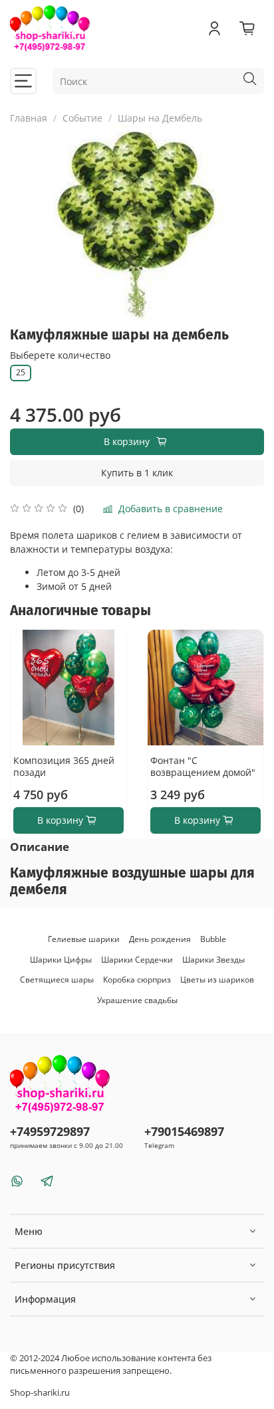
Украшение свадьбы (137, 1000)
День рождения (160, 939)
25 (20, 372)
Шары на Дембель (160, 118)
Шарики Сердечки (137, 959)
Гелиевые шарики (84, 939)
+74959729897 (50, 1131)
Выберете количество (60, 355)
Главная (28, 118)
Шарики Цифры (61, 959)
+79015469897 (184, 1131)
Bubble (213, 939)
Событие (82, 118)
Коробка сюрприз (137, 979)
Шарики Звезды (213, 959)
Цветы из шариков (217, 979)
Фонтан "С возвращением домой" (202, 766)
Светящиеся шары (57, 979)
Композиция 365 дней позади (63, 766)
